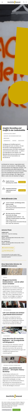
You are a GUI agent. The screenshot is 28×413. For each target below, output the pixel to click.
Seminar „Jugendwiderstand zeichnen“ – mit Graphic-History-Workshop (13, 370)
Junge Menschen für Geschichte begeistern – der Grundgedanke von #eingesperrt (13, 340)
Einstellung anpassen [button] (7, 409)
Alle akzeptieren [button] (16, 409)
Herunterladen (22, 182)
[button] (2, 2)
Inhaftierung (6, 138)
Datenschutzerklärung (7, 407)
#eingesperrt (21, 140)
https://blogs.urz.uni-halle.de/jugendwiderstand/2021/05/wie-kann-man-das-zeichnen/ (16, 221)
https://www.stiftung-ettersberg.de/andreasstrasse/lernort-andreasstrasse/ (16, 207)
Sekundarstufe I (7, 140)
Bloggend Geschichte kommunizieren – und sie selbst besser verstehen (13, 282)
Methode (14, 140)
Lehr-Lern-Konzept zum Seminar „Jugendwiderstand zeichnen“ (13, 313)
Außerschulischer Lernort (10, 133)
